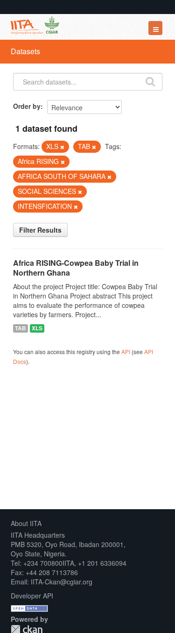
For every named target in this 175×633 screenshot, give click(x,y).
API (125, 352)
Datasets (25, 51)
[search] (150, 80)
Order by (27, 106)
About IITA (26, 523)
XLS (37, 328)
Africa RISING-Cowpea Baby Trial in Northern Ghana (76, 267)
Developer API (32, 595)
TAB (20, 328)
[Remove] (62, 146)
